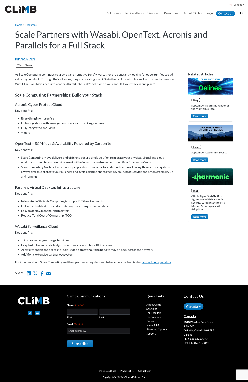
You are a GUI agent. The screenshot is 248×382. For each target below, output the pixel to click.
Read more (199, 116)
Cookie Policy (144, 371)
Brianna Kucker (25, 59)
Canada (192, 306)
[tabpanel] (207, 329)
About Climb (153, 304)
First (69, 317)
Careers (151, 321)
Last (101, 317)
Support (151, 333)
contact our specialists (156, 262)
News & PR (152, 325)
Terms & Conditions (106, 371)
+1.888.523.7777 (198, 338)
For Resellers (153, 312)
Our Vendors (153, 317)
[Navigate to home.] (20, 9)
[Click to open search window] (241, 13)
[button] (238, 5)
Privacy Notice (127, 371)
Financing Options (156, 329)
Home (18, 24)
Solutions (151, 308)
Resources (31, 24)
